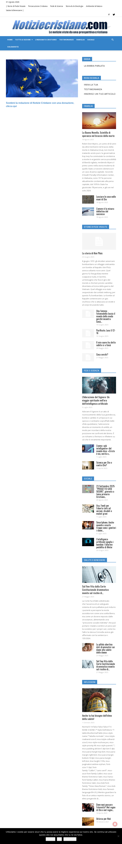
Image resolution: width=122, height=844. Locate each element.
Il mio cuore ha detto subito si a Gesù (106, 344)
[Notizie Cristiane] (61, 26)
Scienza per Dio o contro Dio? (104, 464)
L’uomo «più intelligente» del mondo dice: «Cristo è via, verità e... (105, 450)
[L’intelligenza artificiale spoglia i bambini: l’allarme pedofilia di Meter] (88, 542)
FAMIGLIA (80, 39)
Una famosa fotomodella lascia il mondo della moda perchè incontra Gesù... (105, 316)
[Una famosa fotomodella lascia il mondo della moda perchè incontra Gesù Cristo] (88, 314)
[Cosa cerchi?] (88, 357)
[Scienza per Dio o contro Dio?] (88, 465)
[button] (112, 39)
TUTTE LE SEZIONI (23, 39)
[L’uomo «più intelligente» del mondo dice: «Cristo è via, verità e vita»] (88, 448)
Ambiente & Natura (94, 6)
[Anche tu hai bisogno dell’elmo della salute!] (99, 700)
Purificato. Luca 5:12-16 (105, 332)
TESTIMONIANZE (66, 39)
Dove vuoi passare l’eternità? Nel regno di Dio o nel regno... (105, 807)
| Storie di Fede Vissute (15, 6)
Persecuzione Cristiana (37, 6)
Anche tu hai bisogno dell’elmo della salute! (97, 717)
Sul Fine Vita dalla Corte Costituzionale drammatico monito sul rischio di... (95, 590)
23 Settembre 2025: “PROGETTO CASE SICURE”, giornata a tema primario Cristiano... (105, 491)
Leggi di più (70, 839)
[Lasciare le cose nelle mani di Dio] (88, 199)
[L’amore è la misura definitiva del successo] (88, 211)
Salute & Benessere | (15, 10)
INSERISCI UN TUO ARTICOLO (99, 93)
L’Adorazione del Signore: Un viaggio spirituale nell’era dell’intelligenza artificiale (96, 400)
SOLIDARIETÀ (13, 47)
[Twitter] (114, 14)
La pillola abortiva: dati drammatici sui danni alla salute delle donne (105, 648)
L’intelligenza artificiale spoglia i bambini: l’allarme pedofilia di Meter (105, 543)
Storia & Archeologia (74, 6)
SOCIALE (90, 39)
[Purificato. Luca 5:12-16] (88, 333)
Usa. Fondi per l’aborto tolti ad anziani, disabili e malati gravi (104, 509)
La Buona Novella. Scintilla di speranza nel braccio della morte (98, 134)
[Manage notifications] (115, 824)
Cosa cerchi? (102, 354)
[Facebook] (109, 14)
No (59, 839)
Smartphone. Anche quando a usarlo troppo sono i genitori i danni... (106, 526)
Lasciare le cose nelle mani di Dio (106, 198)
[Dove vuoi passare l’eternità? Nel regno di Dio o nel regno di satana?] (88, 807)
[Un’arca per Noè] (88, 821)
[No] (118, 836)
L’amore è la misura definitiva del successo (105, 211)
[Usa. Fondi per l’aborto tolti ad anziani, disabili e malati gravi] (88, 508)
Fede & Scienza (56, 6)
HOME (9, 39)
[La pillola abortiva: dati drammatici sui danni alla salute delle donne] (88, 647)
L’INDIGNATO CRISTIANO (46, 39)
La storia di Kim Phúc (92, 253)
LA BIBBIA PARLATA (94, 65)
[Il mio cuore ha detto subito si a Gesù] (88, 345)
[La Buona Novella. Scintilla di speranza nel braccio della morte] (99, 120)
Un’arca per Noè (103, 819)
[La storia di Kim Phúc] (99, 241)
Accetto (50, 839)
